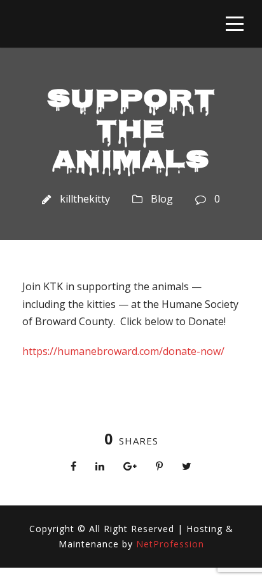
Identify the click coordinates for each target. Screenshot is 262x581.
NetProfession (170, 544)
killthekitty (85, 199)
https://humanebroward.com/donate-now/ (123, 351)
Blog (162, 199)
